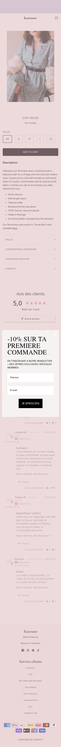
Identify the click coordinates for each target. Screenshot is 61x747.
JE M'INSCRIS (30, 403)
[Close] (55, 334)
